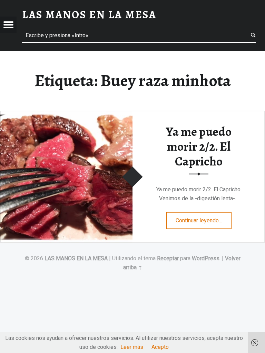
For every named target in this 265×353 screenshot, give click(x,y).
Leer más (131, 347)
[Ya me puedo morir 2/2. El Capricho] (66, 115)
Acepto (160, 347)
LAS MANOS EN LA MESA (76, 258)
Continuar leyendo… (204, 218)
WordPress (205, 258)
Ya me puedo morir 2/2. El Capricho (199, 146)
